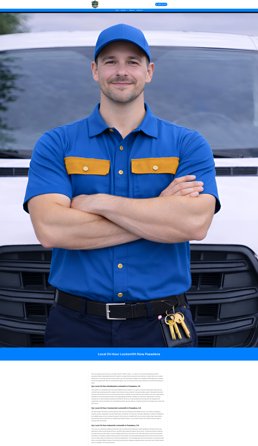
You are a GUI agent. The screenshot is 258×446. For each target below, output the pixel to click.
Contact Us (139, 10)
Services (123, 10)
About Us (131, 10)
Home (117, 10)
